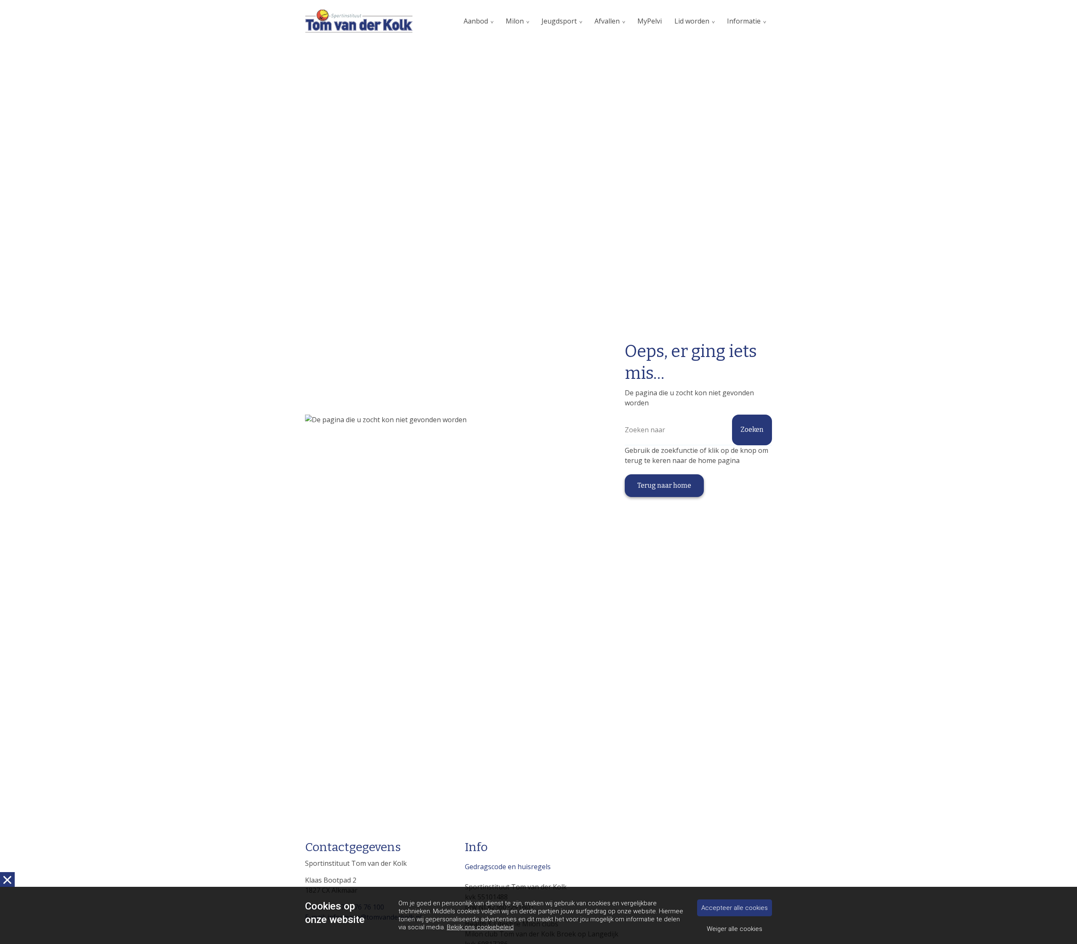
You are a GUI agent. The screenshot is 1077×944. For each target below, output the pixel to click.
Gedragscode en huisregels (508, 866)
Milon (515, 21)
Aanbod (476, 21)
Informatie (744, 21)
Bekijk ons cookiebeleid (480, 927)
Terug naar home (664, 485)
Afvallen (607, 21)
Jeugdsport (559, 21)
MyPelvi (649, 21)
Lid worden (691, 21)
